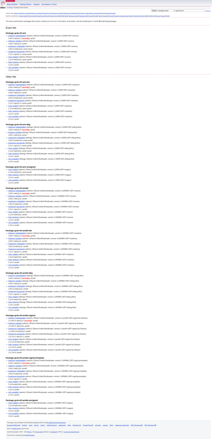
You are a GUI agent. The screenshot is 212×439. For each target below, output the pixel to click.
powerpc (117, 16)
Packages (10, 1)
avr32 (48, 16)
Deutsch (24, 425)
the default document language (56, 422)
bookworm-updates (57, 13)
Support (36, 4)
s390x (151, 16)
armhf (43, 16)
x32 (168, 16)
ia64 (66, 16)
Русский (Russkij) (88, 425)
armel (39, 16)
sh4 (155, 16)
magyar (42, 425)
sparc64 (163, 16)
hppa (52, 16)
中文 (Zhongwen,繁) (150, 425)
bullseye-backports (37, 13)
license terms (39, 432)
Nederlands (62, 425)
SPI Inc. (29, 432)
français (36, 425)
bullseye (16, 13)
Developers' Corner (49, 4)
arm (30, 16)
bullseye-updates (25, 13)
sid (105, 13)
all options (208, 10)
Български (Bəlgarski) (13, 425)
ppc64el (136, 16)
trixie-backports (95, 13)
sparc (158, 16)
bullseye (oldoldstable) (17, 36)
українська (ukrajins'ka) (122, 425)
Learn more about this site (71, 432)
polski (69, 425)
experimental (111, 13)
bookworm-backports (70, 13)
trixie (79, 13)
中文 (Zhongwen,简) (137, 425)
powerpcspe (124, 16)
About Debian (12, 4)
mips (100, 16)
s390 (146, 16)
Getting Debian (25, 4)
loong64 (91, 16)
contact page (16, 428)
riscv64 (142, 16)
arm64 (34, 16)
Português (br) (77, 425)
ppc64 (131, 16)
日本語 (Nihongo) (52, 425)
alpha (21, 16)
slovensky (98, 425)
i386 (63, 16)
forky (102, 13)
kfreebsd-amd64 (74, 16)
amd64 (26, 16)
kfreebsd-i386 (84, 16)
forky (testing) (13, 62)
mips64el (106, 16)
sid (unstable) (13, 68)
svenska (105, 425)
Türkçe (111, 425)
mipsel (112, 16)
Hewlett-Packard (29, 435)
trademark (54, 432)
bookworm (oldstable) (16, 46)
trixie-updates (85, 13)
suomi (30, 425)
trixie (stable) (13, 57)
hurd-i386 (58, 16)
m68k (96, 16)
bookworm (47, 13)
